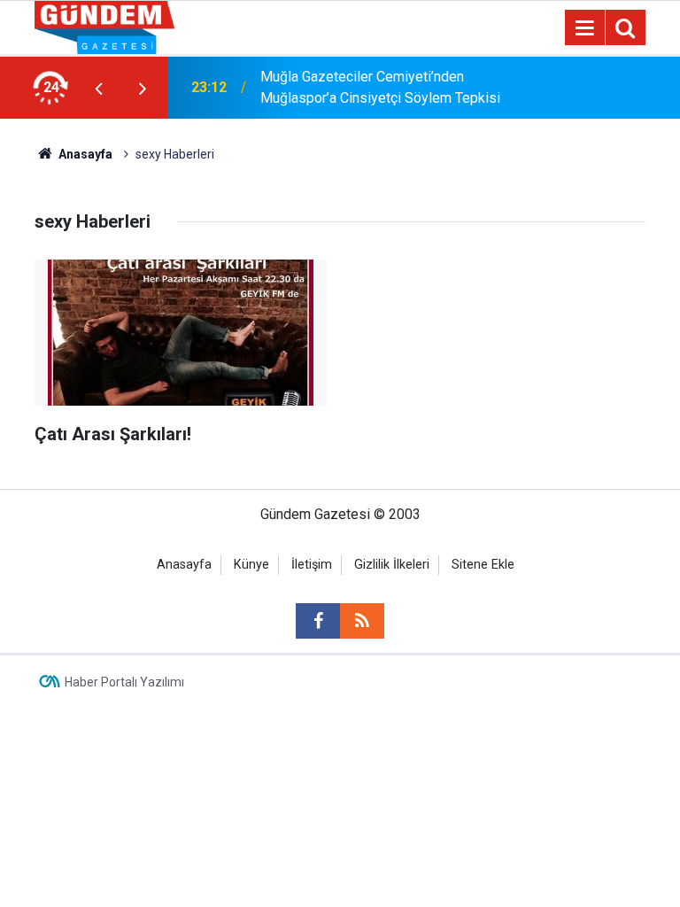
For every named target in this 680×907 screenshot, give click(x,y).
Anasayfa (84, 154)
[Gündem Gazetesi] (104, 26)
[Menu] (584, 28)
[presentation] (98, 87)
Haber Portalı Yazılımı (124, 682)
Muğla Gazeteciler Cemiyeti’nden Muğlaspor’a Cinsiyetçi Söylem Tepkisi (380, 87)
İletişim (311, 564)
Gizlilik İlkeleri (391, 564)
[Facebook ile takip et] (318, 621)
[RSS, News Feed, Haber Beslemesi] (362, 621)
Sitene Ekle (483, 564)
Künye (251, 564)
